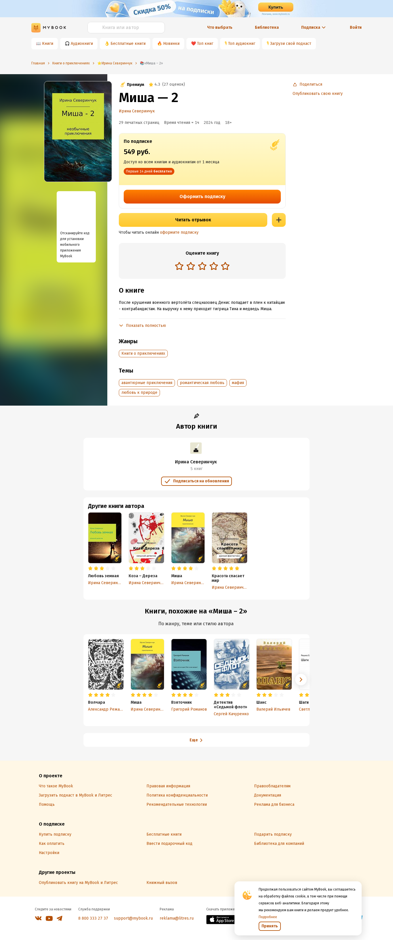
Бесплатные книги (128, 43)
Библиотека (267, 27)
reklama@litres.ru (177, 918)
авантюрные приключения (146, 382)
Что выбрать (219, 27)
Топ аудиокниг (241, 43)
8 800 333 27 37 (93, 918)
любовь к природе (139, 392)
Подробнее (268, 917)
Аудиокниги (82, 43)
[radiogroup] (202, 266)
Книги (47, 43)
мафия (238, 382)
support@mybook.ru (133, 918)
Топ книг (205, 43)
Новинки (171, 43)
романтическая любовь (202, 382)
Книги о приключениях (143, 353)
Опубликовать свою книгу (318, 93)
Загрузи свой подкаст (290, 43)
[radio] (179, 266)
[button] (301, 679)
